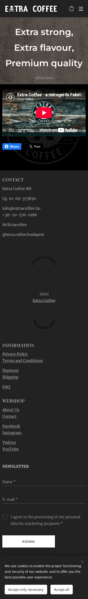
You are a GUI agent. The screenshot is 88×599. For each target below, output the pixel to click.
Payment (10, 370)
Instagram (12, 432)
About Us (10, 409)
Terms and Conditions (22, 360)
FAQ (6, 386)
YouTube (10, 449)
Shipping (10, 377)
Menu (81, 8)
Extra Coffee (44, 300)
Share (14, 146)
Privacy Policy (15, 354)
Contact (9, 416)
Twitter (9, 442)
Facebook (11, 426)
